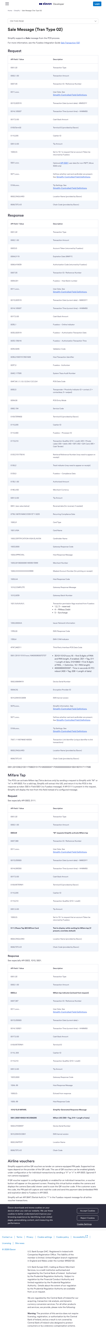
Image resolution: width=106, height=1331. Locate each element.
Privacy (29, 1237)
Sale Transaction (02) (70, 43)
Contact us (7, 1237)
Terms (19, 1237)
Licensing (6, 1243)
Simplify (17, 10)
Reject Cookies (88, 1218)
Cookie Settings (84, 1224)
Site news (19, 1243)
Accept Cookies (87, 1210)
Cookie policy (62, 1237)
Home (10, 10)
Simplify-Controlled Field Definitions (70, 95)
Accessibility (79, 1237)
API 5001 (64, 163)
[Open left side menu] (5, 4)
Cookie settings (44, 1237)
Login (97, 4)
